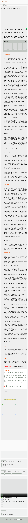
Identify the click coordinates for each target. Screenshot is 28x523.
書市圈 (6, 3)
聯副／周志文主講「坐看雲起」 (7, 511)
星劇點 (14, 3)
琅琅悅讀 (2, 5)
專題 (16, 3)
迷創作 (11, 3)
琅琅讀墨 (22, 3)
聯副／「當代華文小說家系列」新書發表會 (8, 513)
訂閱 (20, 519)
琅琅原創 (19, 3)
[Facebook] (2, 30)
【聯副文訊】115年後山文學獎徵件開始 (8, 514)
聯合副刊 (6, 5)
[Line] (2, 32)
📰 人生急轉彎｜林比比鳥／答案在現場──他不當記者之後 (14, 382)
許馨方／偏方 (4, 465)
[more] (25, 41)
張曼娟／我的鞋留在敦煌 (6, 466)
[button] (2, 35)
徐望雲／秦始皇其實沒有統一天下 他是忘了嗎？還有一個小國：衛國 (12, 461)
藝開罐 (9, 3)
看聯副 (4, 3)
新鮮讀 (1, 3)
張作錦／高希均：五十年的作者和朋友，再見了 (9, 464)
